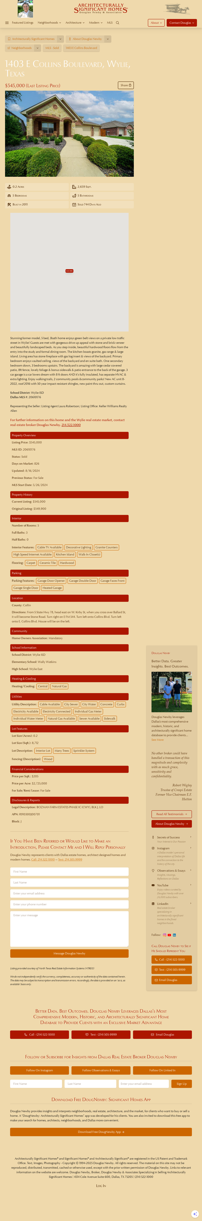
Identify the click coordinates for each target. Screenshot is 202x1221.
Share (124, 85)
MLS (110, 22)
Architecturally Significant (111, 1158)
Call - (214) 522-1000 (172, 959)
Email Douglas (168, 980)
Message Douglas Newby (69, 953)
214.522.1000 (71, 425)
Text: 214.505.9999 (70, 859)
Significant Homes (76, 1158)
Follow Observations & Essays (101, 1070)
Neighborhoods (48, 22)
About (155, 23)
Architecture (73, 22)
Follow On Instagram (39, 1070)
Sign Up (182, 1084)
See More (158, 740)
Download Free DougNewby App (99, 1132)
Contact (180, 23)
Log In (101, 1186)
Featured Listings (22, 22)
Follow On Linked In (162, 1070)
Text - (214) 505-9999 (172, 969)
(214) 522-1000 (144, 1177)
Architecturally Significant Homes (36, 1158)
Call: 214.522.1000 (43, 859)
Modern (94, 22)
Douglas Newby (161, 653)
